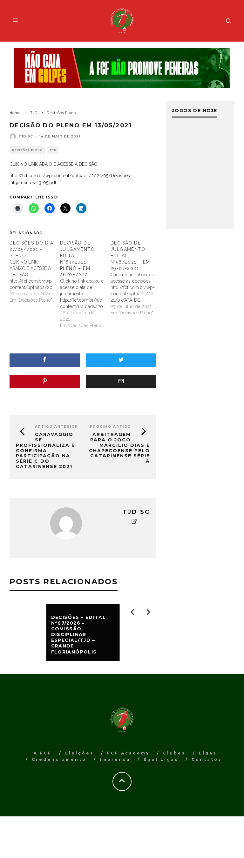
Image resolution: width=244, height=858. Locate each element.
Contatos (207, 759)
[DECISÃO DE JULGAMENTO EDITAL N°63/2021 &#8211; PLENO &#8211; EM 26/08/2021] (85, 284)
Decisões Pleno (27, 150)
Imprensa (115, 759)
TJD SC (25, 136)
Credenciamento (59, 759)
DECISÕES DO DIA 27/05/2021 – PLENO (31, 249)
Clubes (174, 753)
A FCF (43, 753)
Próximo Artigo (110, 427)
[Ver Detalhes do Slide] (122, 68)
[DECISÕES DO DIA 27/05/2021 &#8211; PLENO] (35, 271)
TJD (53, 150)
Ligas (208, 753)
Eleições (79, 753)
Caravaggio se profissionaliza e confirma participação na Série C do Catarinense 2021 (45, 450)
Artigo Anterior (56, 427)
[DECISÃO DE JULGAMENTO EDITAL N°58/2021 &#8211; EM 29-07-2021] (136, 278)
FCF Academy (128, 753)
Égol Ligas (161, 759)
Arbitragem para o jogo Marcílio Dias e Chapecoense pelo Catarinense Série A (119, 448)
